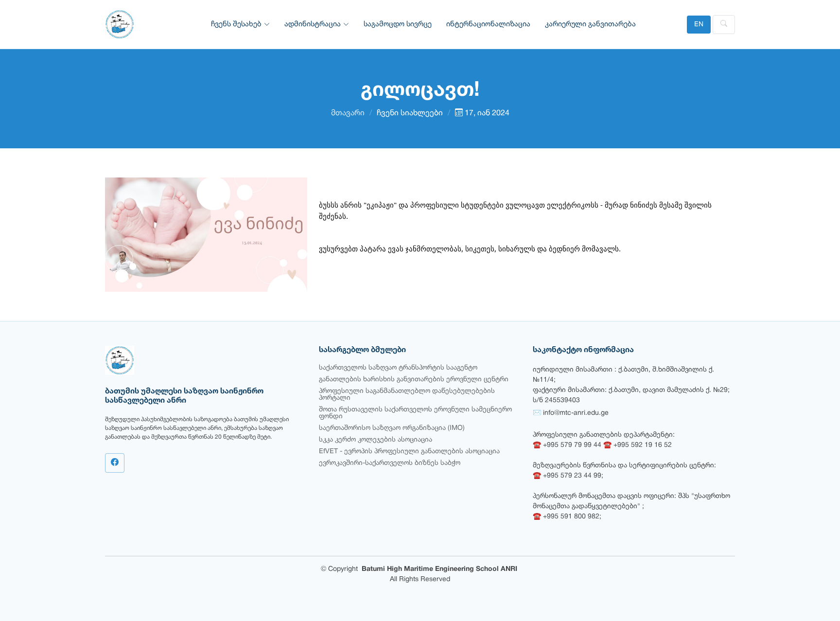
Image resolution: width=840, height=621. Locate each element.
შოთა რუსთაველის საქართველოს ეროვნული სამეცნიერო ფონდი (415, 413)
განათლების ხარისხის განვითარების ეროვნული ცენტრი (413, 379)
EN (698, 24)
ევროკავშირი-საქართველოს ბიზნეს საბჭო (389, 463)
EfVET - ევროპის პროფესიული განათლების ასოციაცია (409, 451)
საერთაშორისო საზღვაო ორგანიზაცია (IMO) (392, 428)
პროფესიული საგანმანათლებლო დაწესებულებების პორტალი (407, 394)
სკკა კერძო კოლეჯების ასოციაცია (375, 440)
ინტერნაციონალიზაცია (488, 24)
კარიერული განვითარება (590, 24)
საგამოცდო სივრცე (398, 24)
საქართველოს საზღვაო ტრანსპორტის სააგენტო (398, 368)
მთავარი (348, 113)
